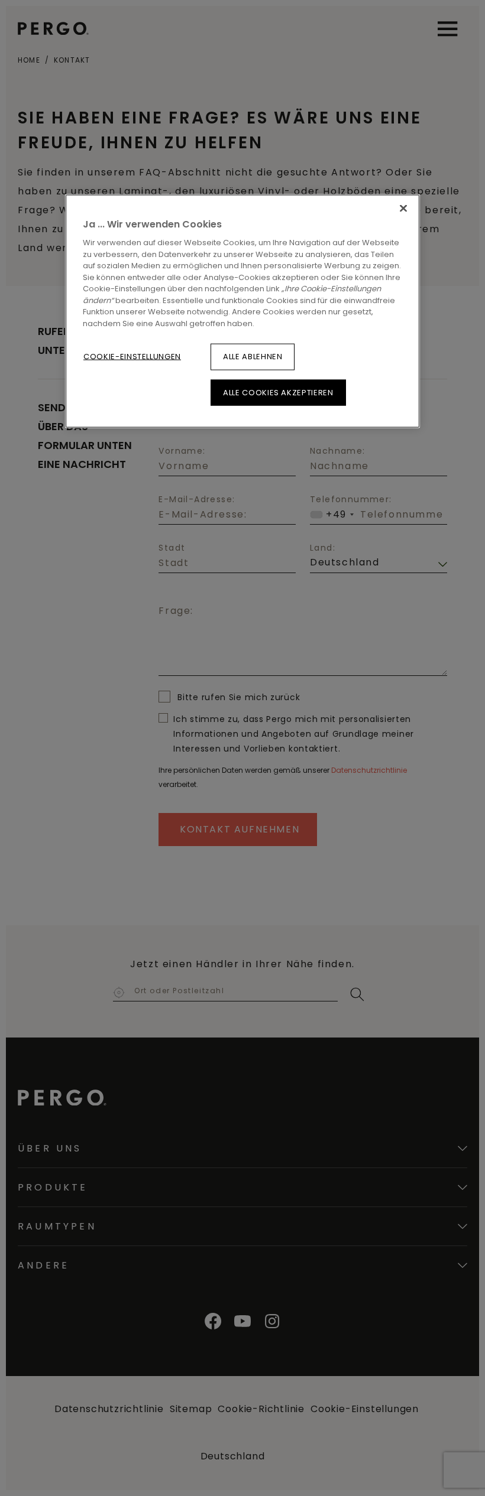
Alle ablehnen (252, 356)
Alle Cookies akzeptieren (278, 392)
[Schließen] (403, 208)
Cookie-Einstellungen (132, 356)
